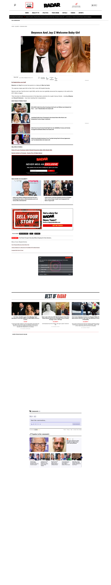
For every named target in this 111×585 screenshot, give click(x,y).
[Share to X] (47, 77)
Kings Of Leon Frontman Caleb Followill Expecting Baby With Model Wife (32, 150)
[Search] (15, 5)
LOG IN (94, 5)
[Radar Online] (52, 5)
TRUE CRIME (55, 13)
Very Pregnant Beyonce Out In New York (20, 244)
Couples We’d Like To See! (17, 250)
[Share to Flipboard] (52, 77)
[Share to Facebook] (43, 77)
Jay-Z (31, 233)
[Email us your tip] (29, 7)
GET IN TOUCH (57, 225)
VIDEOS (73, 13)
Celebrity (17, 26)
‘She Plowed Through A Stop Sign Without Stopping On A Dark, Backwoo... (35, 237)
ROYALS (64, 13)
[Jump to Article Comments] (39, 77)
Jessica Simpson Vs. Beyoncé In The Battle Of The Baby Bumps (26, 247)
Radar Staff (16, 77)
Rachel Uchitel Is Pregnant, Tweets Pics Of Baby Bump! (27, 153)
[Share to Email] (56, 77)
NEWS (27, 13)
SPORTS (81, 13)
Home (13, 26)
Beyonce (37, 233)
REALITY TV (35, 13)
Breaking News (23, 26)
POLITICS (45, 13)
